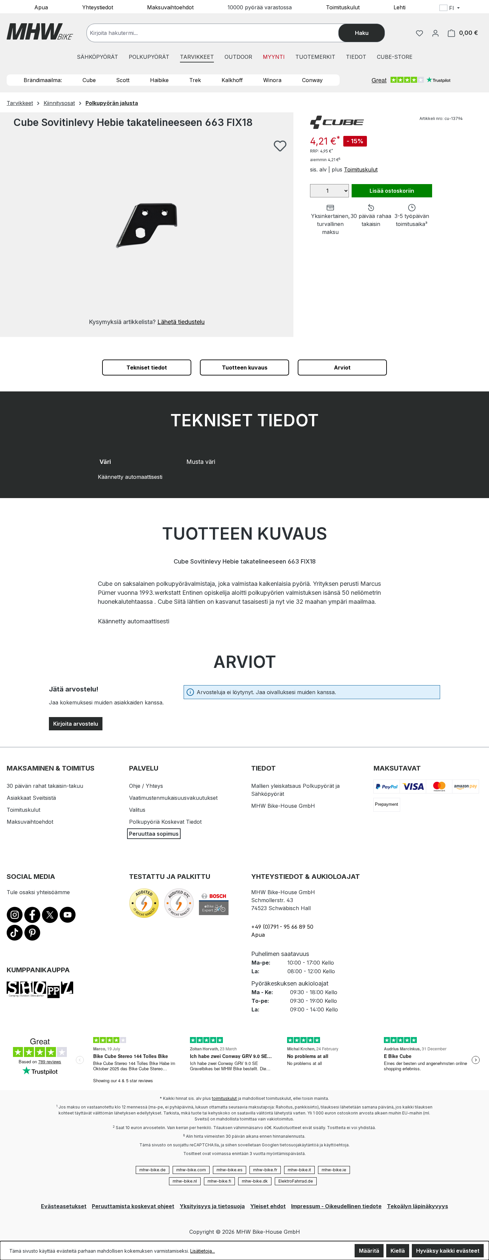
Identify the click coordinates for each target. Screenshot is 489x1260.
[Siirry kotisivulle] (40, 31)
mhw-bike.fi (219, 1181)
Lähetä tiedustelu (181, 321)
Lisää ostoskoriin (392, 190)
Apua (41, 7)
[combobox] (219, 33)
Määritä (369, 1250)
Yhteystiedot (97, 7)
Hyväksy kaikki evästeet (447, 1250)
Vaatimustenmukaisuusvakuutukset (173, 797)
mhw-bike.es (230, 1169)
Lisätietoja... (202, 1251)
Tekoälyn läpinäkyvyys (417, 1206)
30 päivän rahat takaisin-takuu (45, 786)
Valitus (137, 809)
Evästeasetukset (63, 1206)
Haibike (159, 80)
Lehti (400, 7)
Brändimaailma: (43, 80)
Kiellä (398, 1250)
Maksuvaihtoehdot (170, 7)
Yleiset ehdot (268, 1206)
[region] (146, 233)
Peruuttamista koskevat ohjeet (133, 1206)
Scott (122, 80)
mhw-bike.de (152, 1169)
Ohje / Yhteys (146, 786)
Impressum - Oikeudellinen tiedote (336, 1206)
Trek (195, 80)
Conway (312, 80)
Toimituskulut (343, 7)
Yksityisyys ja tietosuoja (212, 1206)
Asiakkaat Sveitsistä (31, 797)
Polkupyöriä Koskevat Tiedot (165, 821)
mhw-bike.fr (265, 1169)
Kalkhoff (232, 80)
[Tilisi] (435, 33)
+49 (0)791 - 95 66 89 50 (282, 926)
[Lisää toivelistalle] (280, 146)
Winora (272, 80)
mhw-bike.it (299, 1169)
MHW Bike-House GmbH (283, 805)
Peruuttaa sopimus (154, 833)
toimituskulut (224, 1098)
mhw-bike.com (191, 1169)
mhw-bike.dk (255, 1181)
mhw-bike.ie (334, 1169)
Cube (89, 80)
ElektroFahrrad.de (295, 1181)
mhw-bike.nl (185, 1181)
